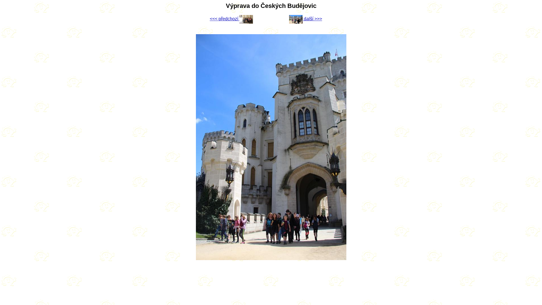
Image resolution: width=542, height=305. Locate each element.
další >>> (312, 18)
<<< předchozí (224, 18)
